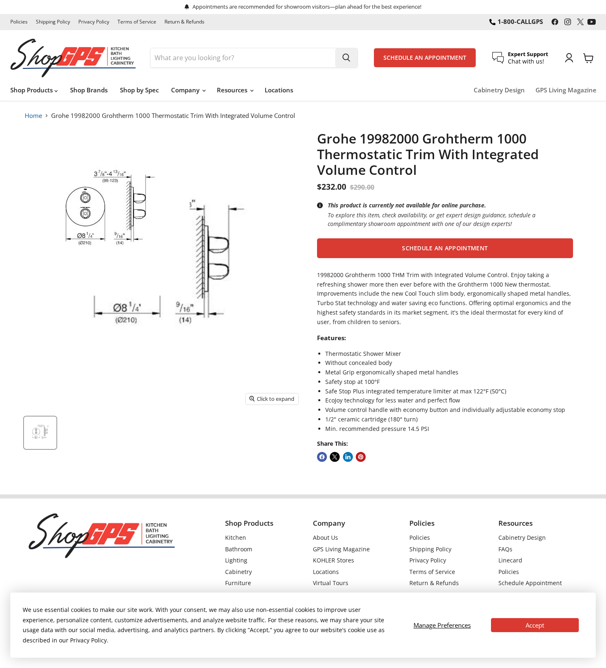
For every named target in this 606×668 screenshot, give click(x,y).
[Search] (346, 57)
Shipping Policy (53, 22)
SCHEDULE (424, 57)
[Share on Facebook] (322, 457)
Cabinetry (238, 572)
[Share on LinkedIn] (348, 457)
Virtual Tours (330, 583)
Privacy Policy (93, 22)
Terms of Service (136, 22)
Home (33, 115)
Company (186, 90)
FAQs (505, 549)
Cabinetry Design (499, 90)
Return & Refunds (184, 22)
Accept (535, 625)
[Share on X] (335, 457)
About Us (325, 537)
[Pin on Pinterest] (361, 457)
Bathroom (238, 549)
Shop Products (32, 90)
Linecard (510, 560)
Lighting (236, 560)
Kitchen (235, 537)
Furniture (238, 583)
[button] (445, 248)
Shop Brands (89, 90)
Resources (233, 90)
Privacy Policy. (89, 640)
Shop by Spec (139, 90)
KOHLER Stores (333, 560)
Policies (19, 22)
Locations (279, 90)
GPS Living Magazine (566, 90)
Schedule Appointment (530, 583)
